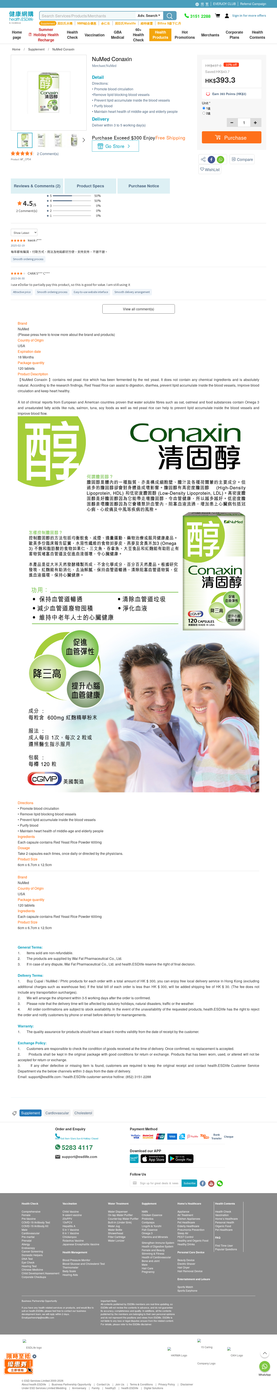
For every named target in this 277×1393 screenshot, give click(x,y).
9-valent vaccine (72, 1215)
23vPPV (67, 1218)
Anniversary (79, 1388)
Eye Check (28, 1262)
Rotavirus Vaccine (73, 1240)
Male (24, 1229)
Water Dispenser (118, 1211)
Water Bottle (115, 1229)
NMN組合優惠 (86, 23)
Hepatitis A (69, 1226)
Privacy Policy (166, 1384)
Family (96, 1388)
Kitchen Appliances (188, 1218)
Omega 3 (147, 1233)
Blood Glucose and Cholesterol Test (84, 1263)
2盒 (208, 113)
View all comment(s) (138, 308)
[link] (32, 1347)
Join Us (119, 1384)
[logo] (21, 24)
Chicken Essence (152, 1215)
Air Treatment (185, 1215)
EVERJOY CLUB (224, 4)
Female (26, 1215)
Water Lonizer (116, 1240)
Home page (17, 35)
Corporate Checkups (34, 1277)
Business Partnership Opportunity (71, 1384)
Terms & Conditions (141, 1384)
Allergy (26, 1244)
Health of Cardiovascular (156, 1257)
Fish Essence (150, 1229)
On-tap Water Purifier (120, 1215)
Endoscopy (28, 1248)
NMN (145, 1211)
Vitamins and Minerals (155, 1237)
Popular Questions (226, 1249)
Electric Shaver (186, 1263)
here (43, 334)
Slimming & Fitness (153, 1253)
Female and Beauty (153, 1250)
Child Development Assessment (40, 1273)
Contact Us (103, 1384)
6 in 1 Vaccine (71, 1233)
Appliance (183, 1211)
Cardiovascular (57, 1112)
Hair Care (147, 1268)
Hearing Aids (70, 1274)
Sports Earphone (187, 1290)
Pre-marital (28, 1237)
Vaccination (222, 1215)
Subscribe (190, 1183)
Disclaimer (186, 1384)
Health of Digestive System (157, 1246)
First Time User (224, 1245)
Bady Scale (69, 1271)
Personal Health (224, 1222)
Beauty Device (186, 1260)
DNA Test (27, 1258)
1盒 (208, 108)
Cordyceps (148, 1222)
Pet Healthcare (186, 1222)
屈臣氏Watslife (125, 23)
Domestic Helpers (32, 1255)
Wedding (61, 1388)
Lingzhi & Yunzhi (151, 1226)
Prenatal (27, 1240)
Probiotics (147, 1218)
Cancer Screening (32, 1251)
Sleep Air (182, 1233)
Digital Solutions (153, 1388)
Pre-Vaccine (29, 1218)
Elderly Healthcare (188, 1226)
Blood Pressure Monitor (76, 1260)
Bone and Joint (150, 1261)
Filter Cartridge (117, 1237)
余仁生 (105, 23)
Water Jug (114, 1226)
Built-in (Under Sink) (120, 1222)
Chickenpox (70, 1237)
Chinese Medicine (32, 1269)
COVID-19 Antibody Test (36, 1222)
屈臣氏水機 (64, 23)
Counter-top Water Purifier (123, 1218)
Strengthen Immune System (158, 1242)
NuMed (111, 66)
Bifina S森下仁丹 (169, 23)
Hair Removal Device (190, 1271)
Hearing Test (29, 1266)
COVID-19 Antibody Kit (35, 1226)
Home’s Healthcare (226, 1218)
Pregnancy (148, 1271)
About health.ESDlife (34, 1384)
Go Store (114, 146)
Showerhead (115, 1233)
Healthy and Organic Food (192, 1240)
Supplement (30, 1112)
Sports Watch (185, 1287)
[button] (84, 140)
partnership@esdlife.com (41, 1317)
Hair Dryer (183, 1267)
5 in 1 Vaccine (71, 1229)
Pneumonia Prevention (191, 1229)
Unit (205, 102)
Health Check (223, 1211)
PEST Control (185, 1237)
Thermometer (70, 1267)
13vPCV (67, 1222)
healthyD (110, 1388)
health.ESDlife (129, 1388)
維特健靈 (147, 23)
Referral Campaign (253, 4)
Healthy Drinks (186, 1244)
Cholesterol (83, 1112)
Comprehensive (31, 1211)
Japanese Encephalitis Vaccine (81, 1244)
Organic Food (223, 1226)
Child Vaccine (71, 1211)
